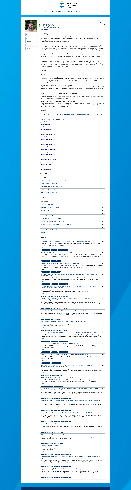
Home (47, 11)
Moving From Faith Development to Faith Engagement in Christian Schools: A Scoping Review (65, 310)
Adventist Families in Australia (48, 424)
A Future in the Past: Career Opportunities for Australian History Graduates (60, 343)
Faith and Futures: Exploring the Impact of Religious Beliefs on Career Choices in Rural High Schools (66, 413)
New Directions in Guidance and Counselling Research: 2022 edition (58, 252)
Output (28, 48)
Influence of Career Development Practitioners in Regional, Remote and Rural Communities (65, 114)
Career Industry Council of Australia (50, 207)
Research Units (62, 11)
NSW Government (45, 210)
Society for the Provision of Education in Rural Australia (55, 218)
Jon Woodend (44, 162)
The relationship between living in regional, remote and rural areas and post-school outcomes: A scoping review (70, 332)
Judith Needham (45, 122)
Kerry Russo (44, 167)
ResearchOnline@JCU (63, 250)
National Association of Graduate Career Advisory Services (56, 224)
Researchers (53, 11)
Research (28, 38)
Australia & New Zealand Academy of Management (54, 227)
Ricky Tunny (44, 157)
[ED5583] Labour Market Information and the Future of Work (56, 180)
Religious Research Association (49, 213)
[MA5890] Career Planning (47, 192)
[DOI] (80, 267)
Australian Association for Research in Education (53, 215)
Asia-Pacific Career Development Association (52, 221)
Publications (70, 11)
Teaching (28, 41)
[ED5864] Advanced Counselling (49, 189)
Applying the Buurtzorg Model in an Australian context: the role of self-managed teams (63, 469)
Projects (77, 11)
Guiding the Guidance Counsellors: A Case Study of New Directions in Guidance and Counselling (65, 241)
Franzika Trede (44, 142)
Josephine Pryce (45, 127)
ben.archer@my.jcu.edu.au (47, 24)
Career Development (45, 29)
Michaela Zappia (45, 152)
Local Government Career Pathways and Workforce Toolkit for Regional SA (60, 263)
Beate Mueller (44, 137)
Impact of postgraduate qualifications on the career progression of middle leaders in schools (65, 354)
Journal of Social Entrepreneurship (49, 204)
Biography (28, 35)
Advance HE (44, 232)
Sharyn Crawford (45, 147)
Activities (83, 11)
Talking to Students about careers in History (52, 445)
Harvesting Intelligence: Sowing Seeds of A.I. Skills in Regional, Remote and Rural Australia (64, 321)
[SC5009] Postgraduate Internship (49, 186)
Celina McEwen (44, 132)
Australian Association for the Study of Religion (53, 229)
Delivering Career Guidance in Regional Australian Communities (57, 434)
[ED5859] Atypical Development (49, 183)
